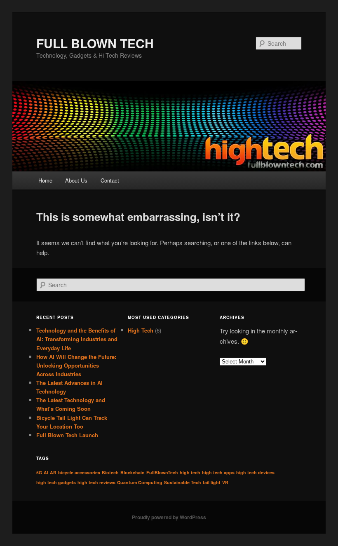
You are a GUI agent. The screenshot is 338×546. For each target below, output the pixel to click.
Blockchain (132, 472)
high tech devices (255, 472)
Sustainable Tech (182, 482)
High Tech (140, 330)
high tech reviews (96, 482)
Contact (110, 180)
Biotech (110, 472)
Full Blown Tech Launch (67, 435)
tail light (212, 482)
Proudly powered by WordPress (169, 517)
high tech (190, 472)
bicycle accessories (79, 472)
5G (39, 472)
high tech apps (218, 472)
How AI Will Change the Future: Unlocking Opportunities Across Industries (76, 365)
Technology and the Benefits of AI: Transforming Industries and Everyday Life (76, 339)
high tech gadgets (56, 482)
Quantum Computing (139, 482)
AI (46, 472)
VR (225, 482)
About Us (76, 180)
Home (45, 180)
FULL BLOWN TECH (95, 43)
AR (53, 472)
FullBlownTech (162, 472)
